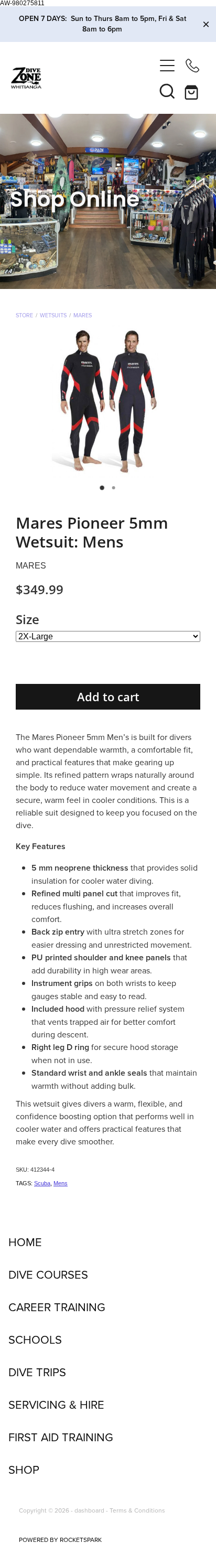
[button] (167, 90)
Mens (60, 1183)
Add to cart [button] (108, 696)
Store (24, 315)
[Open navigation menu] (167, 65)
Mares (82, 315)
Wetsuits (53, 315)
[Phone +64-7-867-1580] (192, 65)
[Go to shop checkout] (192, 90)
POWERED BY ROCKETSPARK (60, 1539)
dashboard (89, 1510)
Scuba (42, 1183)
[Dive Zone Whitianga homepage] (83, 78)
